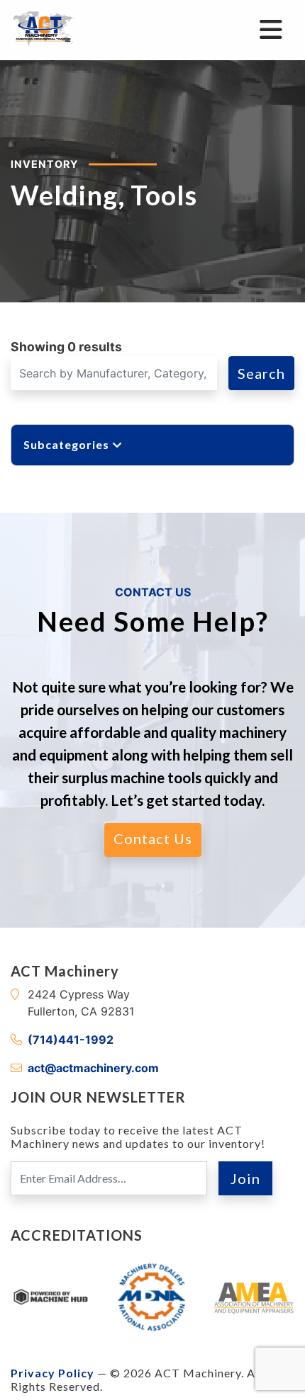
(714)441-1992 (70, 1039)
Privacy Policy (52, 1372)
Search (261, 373)
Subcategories (67, 444)
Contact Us (152, 838)
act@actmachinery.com (93, 1068)
